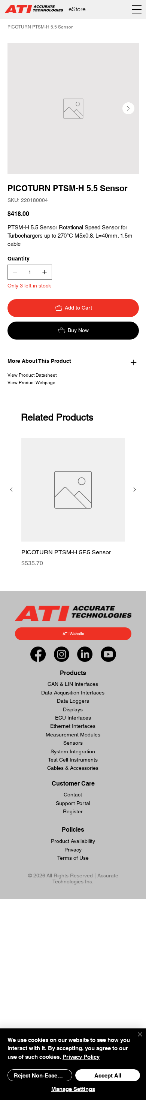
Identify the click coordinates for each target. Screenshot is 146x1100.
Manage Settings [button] (73, 1089)
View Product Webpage (31, 382)
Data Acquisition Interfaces (72, 693)
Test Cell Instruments (73, 760)
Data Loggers (73, 701)
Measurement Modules (73, 735)
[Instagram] (61, 654)
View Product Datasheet (32, 375)
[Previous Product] (11, 489)
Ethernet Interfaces (72, 726)
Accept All (107, 1075)
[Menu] (137, 9)
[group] (73, 507)
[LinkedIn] (84, 654)
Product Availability (73, 841)
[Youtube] (108, 654)
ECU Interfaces (73, 718)
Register (73, 811)
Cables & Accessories (72, 768)
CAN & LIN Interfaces (73, 684)
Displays (73, 709)
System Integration (73, 751)
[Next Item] (128, 108)
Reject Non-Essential (41, 1075)
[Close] (136, 1039)
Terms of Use (73, 858)
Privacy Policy (81, 1057)
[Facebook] (38, 654)
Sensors (73, 743)
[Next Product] (135, 489)
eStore (77, 9)
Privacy (73, 850)
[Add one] (44, 272)
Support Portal (73, 803)
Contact (73, 795)
